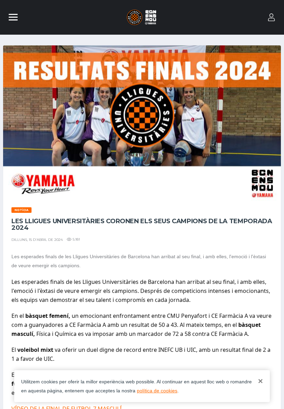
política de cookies (157, 390)
